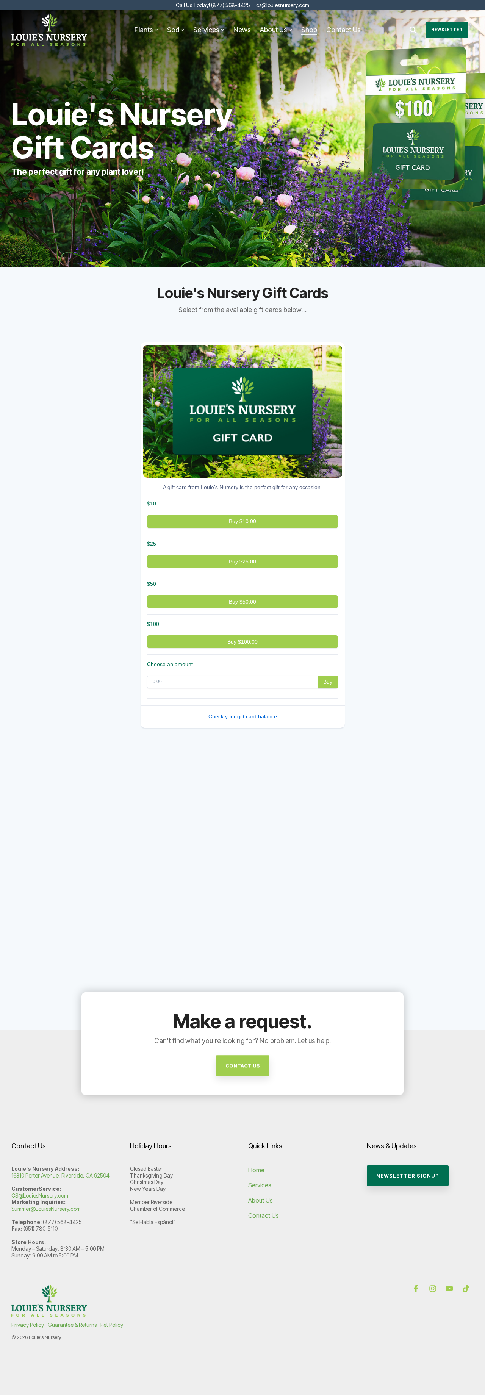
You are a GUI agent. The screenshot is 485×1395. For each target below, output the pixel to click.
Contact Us (343, 30)
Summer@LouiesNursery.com (46, 1209)
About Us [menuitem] (260, 1200)
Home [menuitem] (256, 1170)
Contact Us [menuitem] (263, 1215)
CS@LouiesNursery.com (39, 1195)
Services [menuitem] (259, 1185)
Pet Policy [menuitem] (111, 1324)
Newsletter (446, 29)
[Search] (413, 30)
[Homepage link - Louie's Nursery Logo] (49, 1312)
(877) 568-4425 (230, 5)
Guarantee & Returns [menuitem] (72, 1324)
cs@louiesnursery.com (282, 5)
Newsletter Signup (407, 1176)
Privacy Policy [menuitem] (27, 1324)
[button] (416, 1289)
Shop (309, 30)
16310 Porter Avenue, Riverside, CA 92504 (60, 1175)
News (242, 30)
